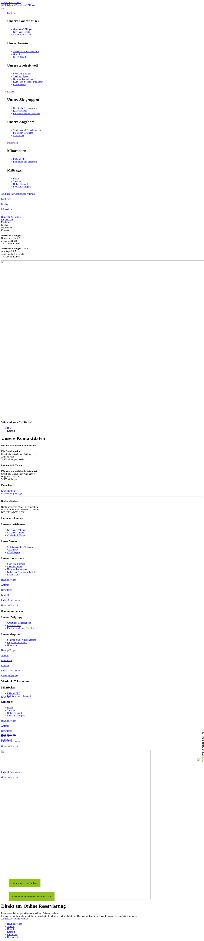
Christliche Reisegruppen (25, 108)
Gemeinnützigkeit (9, 605)
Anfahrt (5, 702)
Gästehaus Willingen (23, 29)
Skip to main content (11, 2)
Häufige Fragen (8, 734)
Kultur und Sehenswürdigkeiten (28, 81)
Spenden (17, 181)
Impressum (12, 934)
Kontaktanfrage (8, 491)
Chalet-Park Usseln (22, 34)
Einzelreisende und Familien (26, 113)
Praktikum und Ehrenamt (25, 161)
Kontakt (5, 697)
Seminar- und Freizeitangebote (27, 130)
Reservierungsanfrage (11, 493)
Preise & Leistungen (10, 600)
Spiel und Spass (20, 76)
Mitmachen (12, 142)
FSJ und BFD (19, 159)
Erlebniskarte (19, 84)
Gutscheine (18, 135)
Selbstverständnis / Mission (26, 51)
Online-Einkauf (20, 184)
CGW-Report (19, 57)
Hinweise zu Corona (11, 217)
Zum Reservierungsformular (14, 918)
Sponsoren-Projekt (22, 186)
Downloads (6, 739)
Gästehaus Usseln (21, 32)
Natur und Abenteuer (23, 79)
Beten (16, 178)
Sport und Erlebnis (22, 73)
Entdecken (12, 13)
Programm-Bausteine (23, 133)
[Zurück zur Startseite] (18, 5)
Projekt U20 (7, 219)
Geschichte (18, 54)
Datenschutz (13, 937)
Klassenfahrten (20, 110)
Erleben (10, 91)
